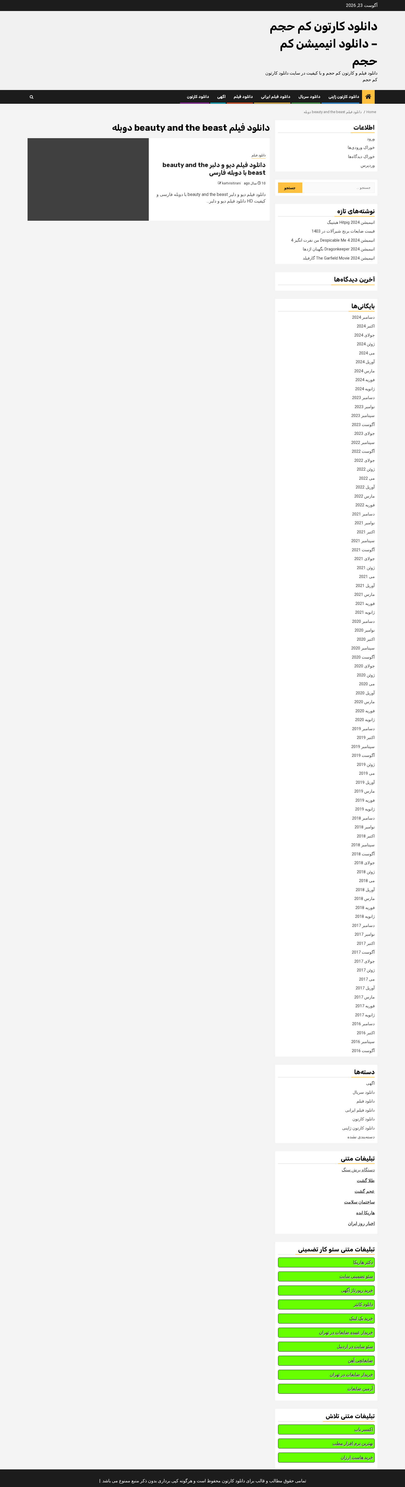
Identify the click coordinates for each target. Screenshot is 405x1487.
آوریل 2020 (365, 693)
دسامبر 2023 (363, 397)
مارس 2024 (364, 371)
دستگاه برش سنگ (358, 1169)
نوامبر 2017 (365, 934)
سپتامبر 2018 (363, 844)
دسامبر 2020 (363, 621)
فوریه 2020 (365, 710)
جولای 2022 (364, 460)
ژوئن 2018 (366, 871)
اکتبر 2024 (366, 326)
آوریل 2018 (365, 889)
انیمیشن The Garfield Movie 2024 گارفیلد (339, 258)
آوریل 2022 (365, 487)
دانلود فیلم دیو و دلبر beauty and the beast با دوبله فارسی (214, 169)
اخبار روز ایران (361, 1223)
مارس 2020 (364, 701)
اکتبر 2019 (366, 737)
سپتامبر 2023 (363, 415)
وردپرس (368, 165)
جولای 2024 (364, 335)
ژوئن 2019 (366, 764)
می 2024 (367, 353)
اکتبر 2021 (366, 532)
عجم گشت (365, 1191)
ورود (371, 138)
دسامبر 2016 (363, 1023)
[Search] (31, 97)
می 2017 (367, 979)
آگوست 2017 (363, 952)
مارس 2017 (364, 997)
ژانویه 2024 (365, 388)
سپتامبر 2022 (363, 442)
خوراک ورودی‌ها (361, 147)
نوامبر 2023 (365, 406)
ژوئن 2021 (366, 567)
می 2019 (367, 773)
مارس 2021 (364, 594)
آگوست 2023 (363, 424)
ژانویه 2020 (365, 719)
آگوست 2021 (363, 549)
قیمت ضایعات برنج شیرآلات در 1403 (343, 231)
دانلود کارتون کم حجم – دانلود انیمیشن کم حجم (323, 44)
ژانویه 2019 (365, 809)
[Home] (368, 97)
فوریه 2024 (365, 379)
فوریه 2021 (365, 603)
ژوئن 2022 (366, 469)
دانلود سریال (309, 96)
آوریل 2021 (365, 585)
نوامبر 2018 (365, 827)
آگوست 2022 (363, 451)
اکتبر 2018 (366, 836)
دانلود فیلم (243, 96)
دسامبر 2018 (363, 818)
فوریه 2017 (365, 1005)
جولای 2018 (364, 862)
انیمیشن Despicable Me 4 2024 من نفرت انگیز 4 (333, 240)
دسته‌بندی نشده (361, 1136)
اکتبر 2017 (366, 943)
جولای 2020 (364, 666)
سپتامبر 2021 (363, 540)
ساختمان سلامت (359, 1202)
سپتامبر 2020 (363, 648)
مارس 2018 (364, 898)
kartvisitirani (231, 183)
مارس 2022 (364, 496)
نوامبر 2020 (365, 630)
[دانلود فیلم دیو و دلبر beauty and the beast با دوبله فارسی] (88, 179)
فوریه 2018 (365, 907)
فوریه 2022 (365, 505)
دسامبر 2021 (363, 514)
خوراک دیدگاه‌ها (361, 156)
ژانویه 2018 (365, 916)
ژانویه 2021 (365, 612)
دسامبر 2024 (363, 317)
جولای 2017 (364, 961)
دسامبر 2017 (363, 925)
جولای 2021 (364, 558)
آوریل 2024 (365, 361)
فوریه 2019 (365, 800)
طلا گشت (366, 1180)
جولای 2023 (364, 433)
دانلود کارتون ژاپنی (343, 96)
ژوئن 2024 (366, 344)
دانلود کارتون (198, 96)
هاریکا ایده (365, 1212)
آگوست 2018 (363, 854)
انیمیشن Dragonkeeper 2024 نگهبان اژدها (339, 249)
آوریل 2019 (365, 782)
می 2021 (367, 576)
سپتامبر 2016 (363, 1041)
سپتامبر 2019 (363, 746)
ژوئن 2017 (366, 970)
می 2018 (367, 880)
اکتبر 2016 (366, 1032)
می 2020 (367, 683)
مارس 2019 (364, 791)
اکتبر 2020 (366, 639)
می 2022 (367, 478)
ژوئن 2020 (366, 675)
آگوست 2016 (363, 1050)
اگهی (221, 96)
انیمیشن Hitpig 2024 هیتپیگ (351, 222)
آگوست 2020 (363, 657)
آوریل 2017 (365, 988)
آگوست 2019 (363, 755)
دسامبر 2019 (363, 728)
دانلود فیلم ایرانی (275, 96)
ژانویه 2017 (365, 1015)
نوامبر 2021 (365, 522)
